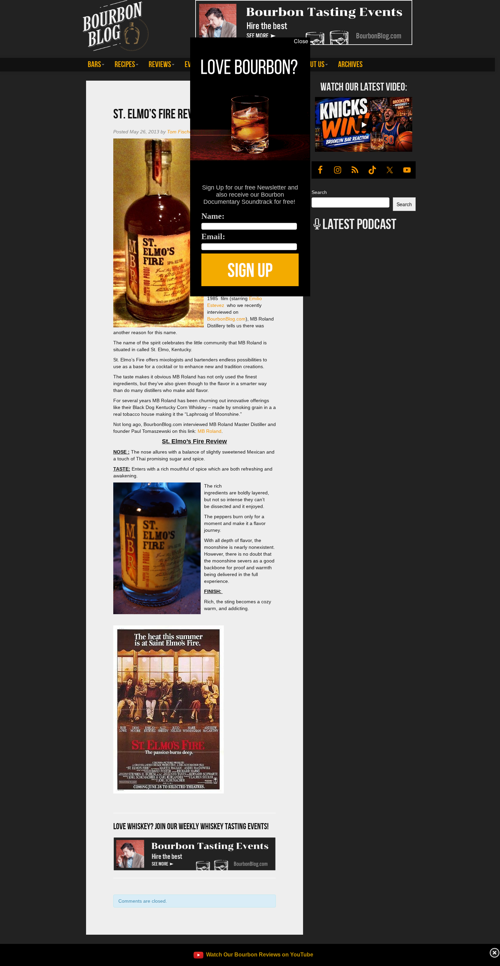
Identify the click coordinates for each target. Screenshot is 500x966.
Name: (212, 216)
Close (301, 41)
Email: (213, 236)
